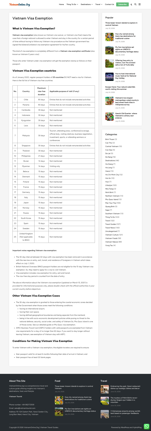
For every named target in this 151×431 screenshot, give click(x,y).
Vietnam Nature (111, 242)
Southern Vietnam (112, 214)
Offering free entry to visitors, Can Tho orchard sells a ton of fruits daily (125, 62)
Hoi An (108, 178)
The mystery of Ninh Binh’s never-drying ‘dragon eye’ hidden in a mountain (124, 400)
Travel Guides (110, 224)
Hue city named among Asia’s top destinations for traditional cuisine (125, 36)
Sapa (107, 210)
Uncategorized (111, 231)
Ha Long (108, 168)
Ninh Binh (109, 192)
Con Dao (108, 150)
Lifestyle (108, 185)
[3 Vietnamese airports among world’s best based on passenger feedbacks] (105, 411)
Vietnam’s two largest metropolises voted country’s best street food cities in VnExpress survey (127, 101)
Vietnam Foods (111, 238)
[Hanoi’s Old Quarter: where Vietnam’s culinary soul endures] (109, 114)
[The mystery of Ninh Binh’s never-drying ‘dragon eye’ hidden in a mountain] (105, 398)
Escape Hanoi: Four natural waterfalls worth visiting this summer (120, 88)
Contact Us (109, 4)
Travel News (110, 228)
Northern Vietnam (112, 196)
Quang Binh (110, 206)
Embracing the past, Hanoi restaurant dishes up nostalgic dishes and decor (125, 387)
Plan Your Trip (110, 203)
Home (61, 4)
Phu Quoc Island (111, 199)
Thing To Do (71, 4)
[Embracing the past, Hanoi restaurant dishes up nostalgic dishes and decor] (105, 386)
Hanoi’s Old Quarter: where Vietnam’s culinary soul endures (126, 115)
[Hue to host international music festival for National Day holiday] (109, 74)
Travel (97, 4)
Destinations (86, 4)
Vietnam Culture (112, 235)
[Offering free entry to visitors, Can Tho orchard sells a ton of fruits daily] (109, 61)
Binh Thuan (109, 139)
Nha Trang (109, 189)
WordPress (125, 427)
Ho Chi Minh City (112, 175)
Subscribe (122, 4)
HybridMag (137, 427)
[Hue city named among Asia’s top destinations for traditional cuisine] (109, 34)
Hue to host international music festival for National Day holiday (125, 76)
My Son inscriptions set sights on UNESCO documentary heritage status (126, 49)
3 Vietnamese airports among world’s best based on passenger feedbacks (125, 412)
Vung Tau (109, 245)
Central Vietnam (111, 146)
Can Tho (108, 143)
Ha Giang (109, 164)
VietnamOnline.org (16, 386)
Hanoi (107, 171)
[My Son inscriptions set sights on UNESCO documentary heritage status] (109, 47)
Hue (107, 182)
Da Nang (108, 157)
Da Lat (107, 153)
